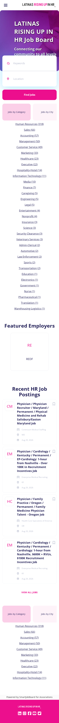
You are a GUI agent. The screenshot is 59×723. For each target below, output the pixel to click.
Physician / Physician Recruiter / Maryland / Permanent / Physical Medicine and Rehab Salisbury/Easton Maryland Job (32, 413)
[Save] (53, 403)
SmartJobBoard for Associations (36, 697)
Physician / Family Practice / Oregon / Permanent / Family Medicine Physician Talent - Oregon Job (31, 506)
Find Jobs (29, 94)
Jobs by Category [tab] (16, 111)
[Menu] (5, 5)
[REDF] (29, 352)
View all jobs (29, 592)
